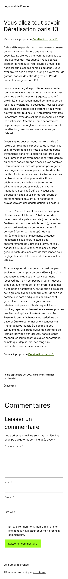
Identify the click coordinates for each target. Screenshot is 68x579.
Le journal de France (16, 6)
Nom (8, 482)
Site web (10, 512)
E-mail (9, 497)
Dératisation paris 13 (45, 39)
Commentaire (14, 446)
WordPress (39, 572)
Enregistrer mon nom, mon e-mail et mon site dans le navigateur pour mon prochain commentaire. (34, 530)
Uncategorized (47, 374)
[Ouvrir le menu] (62, 6)
